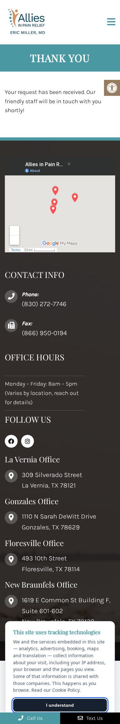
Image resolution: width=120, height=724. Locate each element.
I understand (60, 705)
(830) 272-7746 (44, 304)
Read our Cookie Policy (55, 690)
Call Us (34, 718)
